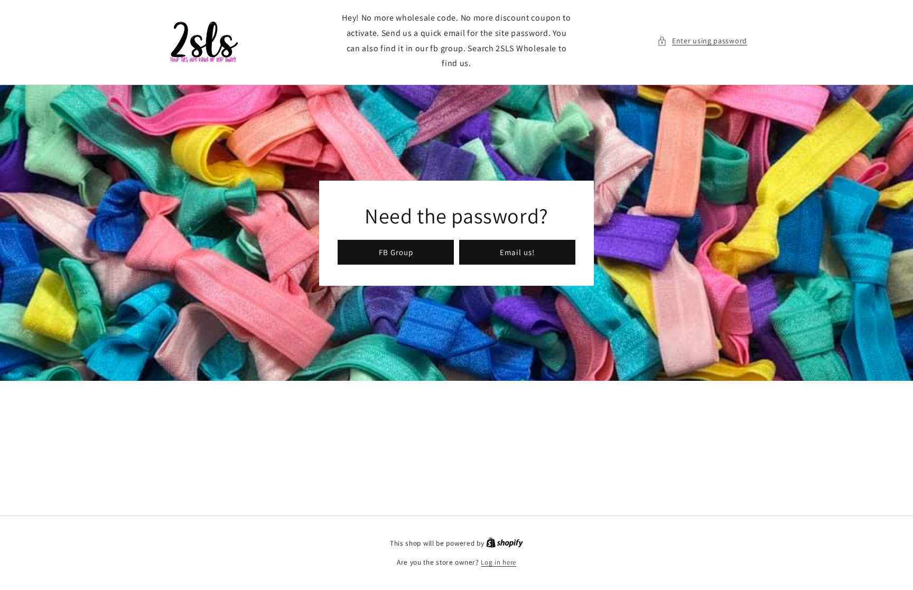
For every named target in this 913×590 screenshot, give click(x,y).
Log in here (498, 562)
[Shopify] (504, 543)
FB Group (396, 252)
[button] (702, 41)
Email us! (517, 252)
